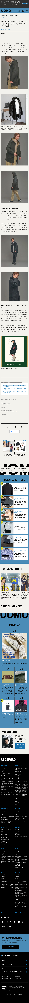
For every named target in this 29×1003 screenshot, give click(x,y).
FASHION (8, 468)
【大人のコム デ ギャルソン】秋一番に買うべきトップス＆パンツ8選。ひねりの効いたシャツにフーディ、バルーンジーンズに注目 (20, 555)
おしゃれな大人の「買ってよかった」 (19, 499)
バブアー (8, 29)
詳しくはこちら (25, 3)
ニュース (16, 485)
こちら (11, 990)
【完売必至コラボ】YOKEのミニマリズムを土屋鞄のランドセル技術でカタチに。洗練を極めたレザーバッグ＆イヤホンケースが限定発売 (20, 528)
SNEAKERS (3, 660)
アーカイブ (4, 17)
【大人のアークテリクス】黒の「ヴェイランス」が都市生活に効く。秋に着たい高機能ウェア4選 (20, 489)
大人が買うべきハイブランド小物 (20, 551)
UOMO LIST (4, 713)
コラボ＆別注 (4, 29)
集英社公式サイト (5, 976)
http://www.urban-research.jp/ (20, 411)
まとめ (3, 685)
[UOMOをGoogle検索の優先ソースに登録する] (14, 431)
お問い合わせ (17, 976)
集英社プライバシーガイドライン (7, 978)
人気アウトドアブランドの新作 (21, 714)
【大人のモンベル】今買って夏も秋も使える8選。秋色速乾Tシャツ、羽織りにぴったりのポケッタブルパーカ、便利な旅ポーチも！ (21, 719)
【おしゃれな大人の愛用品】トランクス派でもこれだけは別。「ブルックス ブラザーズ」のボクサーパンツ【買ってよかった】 (20, 503)
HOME (2, 468)
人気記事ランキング (18, 537)
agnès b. (3, 717)
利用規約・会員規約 (18, 978)
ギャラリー (4, 661)
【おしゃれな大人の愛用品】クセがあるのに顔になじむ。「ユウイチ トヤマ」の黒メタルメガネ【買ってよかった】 (20, 516)
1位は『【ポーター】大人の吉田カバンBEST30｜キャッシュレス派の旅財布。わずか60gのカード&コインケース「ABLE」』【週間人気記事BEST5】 (20, 541)
